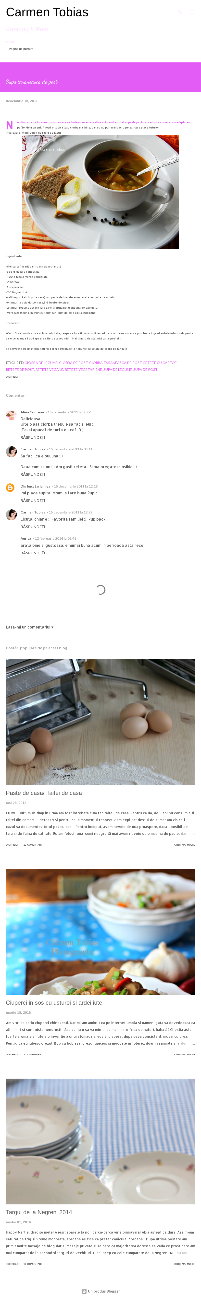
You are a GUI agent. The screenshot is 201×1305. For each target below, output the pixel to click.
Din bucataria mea (35, 486)
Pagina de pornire (21, 49)
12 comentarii (33, 844)
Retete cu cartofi (160, 363)
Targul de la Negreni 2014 (39, 1212)
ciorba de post (73, 363)
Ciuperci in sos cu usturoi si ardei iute (54, 1002)
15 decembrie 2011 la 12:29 (70, 512)
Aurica (26, 538)
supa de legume (117, 369)
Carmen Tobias (47, 12)
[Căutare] (180, 9)
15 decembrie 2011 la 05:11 (70, 449)
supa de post (145, 369)
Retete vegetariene (83, 369)
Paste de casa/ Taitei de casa (44, 793)
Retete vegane (49, 369)
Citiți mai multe (184, 844)
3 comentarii (32, 1054)
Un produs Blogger (103, 1291)
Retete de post (20, 369)
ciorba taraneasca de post (115, 363)
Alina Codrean (32, 412)
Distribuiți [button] (13, 376)
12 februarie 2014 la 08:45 (55, 538)
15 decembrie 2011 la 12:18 (76, 486)
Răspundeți (33, 437)
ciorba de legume (41, 363)
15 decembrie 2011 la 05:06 (69, 412)
